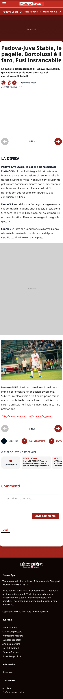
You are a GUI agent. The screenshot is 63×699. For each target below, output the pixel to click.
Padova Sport (10, 11)
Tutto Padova (31, 11)
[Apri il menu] (4, 4)
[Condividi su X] (14, 82)
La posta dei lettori (12, 639)
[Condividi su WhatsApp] (3, 82)
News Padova (50, 11)
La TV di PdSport (10, 647)
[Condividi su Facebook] (9, 82)
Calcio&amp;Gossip (12, 631)
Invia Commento (45, 515)
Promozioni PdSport (12, 635)
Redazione (7, 672)
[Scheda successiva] (58, 141)
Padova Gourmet (10, 652)
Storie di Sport (9, 627)
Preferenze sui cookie (13, 692)
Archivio (6, 688)
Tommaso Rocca (28, 82)
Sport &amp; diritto (12, 656)
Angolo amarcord (11, 643)
